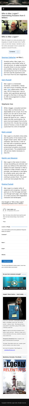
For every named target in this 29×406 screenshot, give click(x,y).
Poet (9, 89)
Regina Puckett (7, 184)
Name (3, 242)
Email (3, 248)
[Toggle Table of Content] (17, 52)
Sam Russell (6, 80)
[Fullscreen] (24, 288)
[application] (14, 283)
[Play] (4, 288)
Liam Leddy (10, 209)
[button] (14, 283)
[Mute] (22, 288)
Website (3, 254)
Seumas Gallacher (9, 57)
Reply (4, 221)
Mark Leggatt (7, 132)
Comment (4, 234)
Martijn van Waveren (9, 158)
